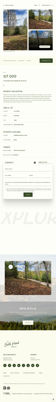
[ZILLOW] (32, 365)
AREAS (40, 373)
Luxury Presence (27, 393)
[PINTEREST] (37, 365)
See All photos (44, 46)
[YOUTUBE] (18, 365)
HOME (4, 373)
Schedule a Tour (46, 60)
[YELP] (14, 365)
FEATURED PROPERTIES (29, 373)
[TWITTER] (23, 365)
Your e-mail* (8, 169)
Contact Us (28, 322)
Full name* (8, 175)
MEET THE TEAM (15, 373)
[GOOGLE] (28, 365)
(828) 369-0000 (7, 358)
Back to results (9, 5)
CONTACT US (6, 376)
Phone (31, 175)
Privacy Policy (31, 190)
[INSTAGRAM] (5, 365)
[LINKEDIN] (9, 365)
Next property (46, 5)
